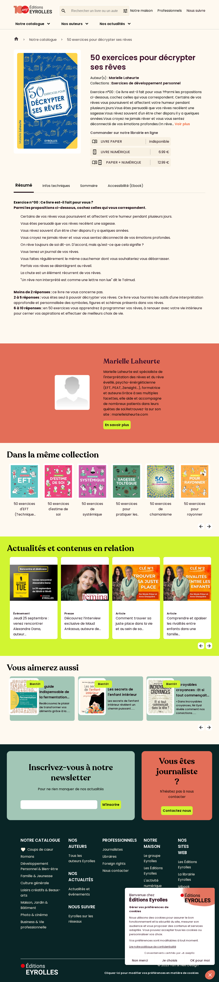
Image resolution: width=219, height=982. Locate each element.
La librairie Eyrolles (186, 877)
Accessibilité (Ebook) (125, 185)
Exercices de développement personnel (146, 83)
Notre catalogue (29, 23)
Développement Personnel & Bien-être (39, 866)
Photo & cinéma (34, 914)
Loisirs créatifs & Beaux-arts (41, 893)
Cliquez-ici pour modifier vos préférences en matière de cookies (151, 973)
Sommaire (89, 185)
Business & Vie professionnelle (33, 924)
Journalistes (112, 849)
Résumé (23, 185)
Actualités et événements (79, 892)
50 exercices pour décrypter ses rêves (99, 39)
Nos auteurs (72, 23)
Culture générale (35, 883)
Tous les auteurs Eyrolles (81, 858)
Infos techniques (56, 185)
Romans (27, 856)
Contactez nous (177, 810)
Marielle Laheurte (124, 77)
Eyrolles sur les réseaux (80, 919)
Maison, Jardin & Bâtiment (34, 905)
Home (16, 39)
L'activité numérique (153, 883)
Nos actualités (112, 23)
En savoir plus (117, 424)
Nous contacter (115, 870)
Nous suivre (195, 10)
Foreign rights (114, 863)
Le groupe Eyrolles (152, 858)
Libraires (109, 856)
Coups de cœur (37, 849)
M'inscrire (110, 804)
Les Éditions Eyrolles (153, 871)
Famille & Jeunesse (37, 876)
